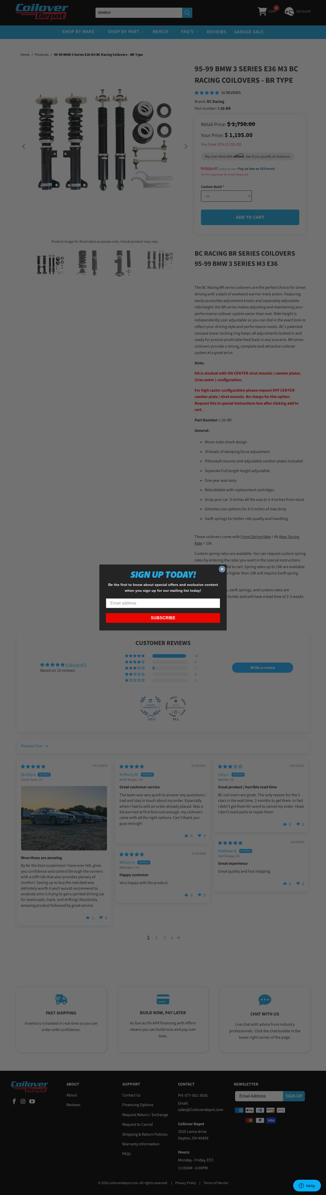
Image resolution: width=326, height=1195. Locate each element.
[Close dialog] (222, 569)
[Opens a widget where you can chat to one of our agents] (307, 1186)
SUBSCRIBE (163, 618)
